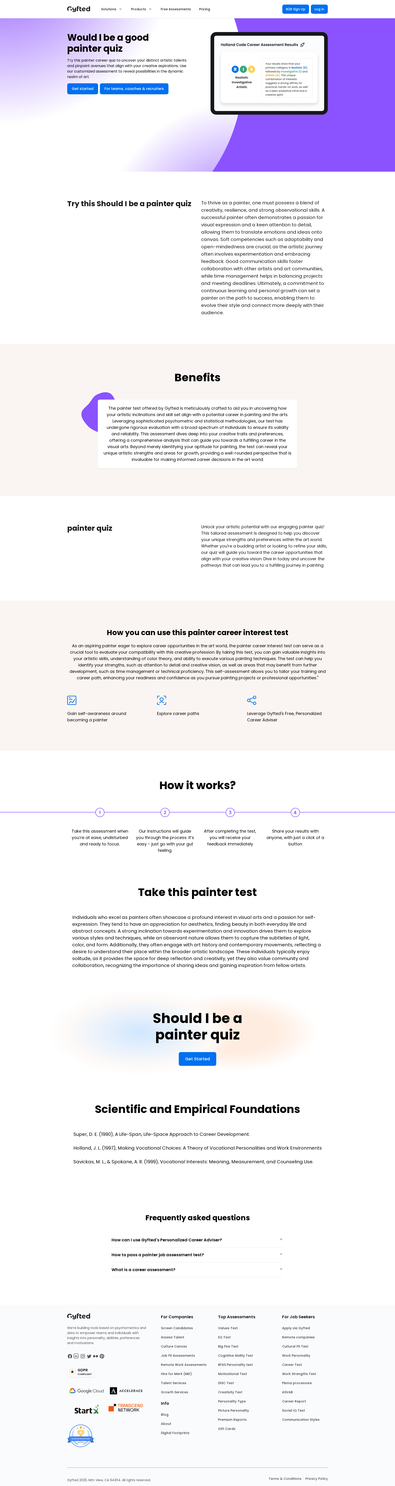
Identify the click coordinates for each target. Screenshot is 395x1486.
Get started (82, 88)
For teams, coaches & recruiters (134, 88)
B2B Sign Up (295, 9)
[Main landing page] (81, 9)
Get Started (197, 1059)
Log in (319, 9)
